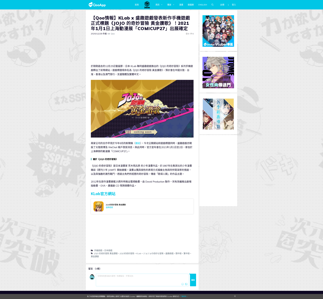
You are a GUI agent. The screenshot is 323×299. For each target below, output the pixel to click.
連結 (137, 143)
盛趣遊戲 (169, 253)
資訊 (157, 4)
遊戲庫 (191, 4)
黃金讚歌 (95, 256)
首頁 (137, 4)
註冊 (222, 4)
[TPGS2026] (147, 4)
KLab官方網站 (103, 193)
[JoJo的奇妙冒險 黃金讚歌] (142, 206)
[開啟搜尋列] (212, 4)
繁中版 (187, 253)
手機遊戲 (98, 250)
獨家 (169, 4)
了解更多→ (184, 296)
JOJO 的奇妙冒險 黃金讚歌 (106, 253)
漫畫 (181, 4)
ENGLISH (202, 4)
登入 (234, 4)
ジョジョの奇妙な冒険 (153, 253)
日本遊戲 (108, 250)
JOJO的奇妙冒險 (127, 253)
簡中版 (179, 253)
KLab (138, 253)
